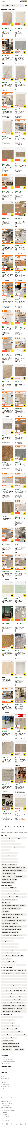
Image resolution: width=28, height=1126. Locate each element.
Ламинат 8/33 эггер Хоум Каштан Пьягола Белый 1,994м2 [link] (7, 139)
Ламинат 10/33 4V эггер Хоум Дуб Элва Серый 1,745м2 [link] (20, 85)
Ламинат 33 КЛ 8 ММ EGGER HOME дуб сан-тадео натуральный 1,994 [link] (7, 356)
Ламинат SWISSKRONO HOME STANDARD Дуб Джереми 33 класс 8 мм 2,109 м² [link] (20, 492)
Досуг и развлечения (6, 1074)
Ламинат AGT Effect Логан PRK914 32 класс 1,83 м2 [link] (20, 625)
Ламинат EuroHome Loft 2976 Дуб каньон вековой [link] (7, 438)
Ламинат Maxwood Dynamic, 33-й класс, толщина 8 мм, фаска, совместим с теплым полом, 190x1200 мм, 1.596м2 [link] (20, 438)
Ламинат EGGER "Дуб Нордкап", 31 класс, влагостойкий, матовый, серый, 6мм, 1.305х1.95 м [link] (20, 329)
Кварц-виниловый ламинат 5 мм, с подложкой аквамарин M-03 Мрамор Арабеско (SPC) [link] (7, 734)
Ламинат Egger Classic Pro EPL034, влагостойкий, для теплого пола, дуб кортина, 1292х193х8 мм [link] (20, 815)
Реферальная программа (6, 1069)
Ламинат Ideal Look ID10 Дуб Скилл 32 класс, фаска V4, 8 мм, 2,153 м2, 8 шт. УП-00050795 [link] (20, 734)
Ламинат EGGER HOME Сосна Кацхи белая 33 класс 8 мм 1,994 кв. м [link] (20, 139)
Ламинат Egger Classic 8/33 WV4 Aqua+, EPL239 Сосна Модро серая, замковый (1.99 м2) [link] (7, 787)
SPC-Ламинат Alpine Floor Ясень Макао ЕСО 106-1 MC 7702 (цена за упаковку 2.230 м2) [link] (7, 680)
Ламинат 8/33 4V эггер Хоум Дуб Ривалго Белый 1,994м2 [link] (20, 30)
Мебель (3, 1076)
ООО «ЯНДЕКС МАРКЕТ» (10, 1118)
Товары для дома (5, 1086)
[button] (26, 5)
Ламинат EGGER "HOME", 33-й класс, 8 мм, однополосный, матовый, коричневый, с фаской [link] (20, 275)
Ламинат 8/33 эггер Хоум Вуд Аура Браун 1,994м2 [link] (20, 193)
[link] (14, 838)
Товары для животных (6, 1101)
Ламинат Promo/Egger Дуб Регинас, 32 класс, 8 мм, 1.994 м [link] (20, 760)
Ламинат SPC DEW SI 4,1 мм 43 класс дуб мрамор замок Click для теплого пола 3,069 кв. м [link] (20, 574)
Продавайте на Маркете (6, 1059)
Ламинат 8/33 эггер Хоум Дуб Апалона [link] (6, 30)
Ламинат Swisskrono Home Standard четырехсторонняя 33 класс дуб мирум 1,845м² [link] (7, 546)
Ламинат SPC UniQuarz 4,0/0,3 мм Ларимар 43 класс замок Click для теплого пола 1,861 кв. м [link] (20, 465)
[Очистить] (22, 5)
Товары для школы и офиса (7, 1097)
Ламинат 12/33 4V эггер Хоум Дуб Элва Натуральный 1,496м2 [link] (20, 166)
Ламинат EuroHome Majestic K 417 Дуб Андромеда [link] (6, 519)
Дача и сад (3, 1094)
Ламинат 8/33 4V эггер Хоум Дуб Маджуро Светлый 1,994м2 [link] (7, 85)
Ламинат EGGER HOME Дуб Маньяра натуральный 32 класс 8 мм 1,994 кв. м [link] (7, 58)
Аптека (2, 1088)
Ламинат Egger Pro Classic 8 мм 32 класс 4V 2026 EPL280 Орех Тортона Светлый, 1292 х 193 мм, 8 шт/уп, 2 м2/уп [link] (7, 625)
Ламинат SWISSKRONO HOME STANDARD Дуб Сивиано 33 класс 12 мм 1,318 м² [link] (7, 411)
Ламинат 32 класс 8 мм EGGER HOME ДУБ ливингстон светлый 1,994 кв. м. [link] (7, 275)
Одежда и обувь (5, 1084)
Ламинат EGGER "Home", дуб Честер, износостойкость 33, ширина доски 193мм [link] (20, 220)
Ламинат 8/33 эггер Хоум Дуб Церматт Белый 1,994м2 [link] (19, 58)
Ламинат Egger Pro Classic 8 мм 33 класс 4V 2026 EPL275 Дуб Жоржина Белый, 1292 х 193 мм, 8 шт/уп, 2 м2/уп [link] (7, 814)
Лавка (11, 1124)
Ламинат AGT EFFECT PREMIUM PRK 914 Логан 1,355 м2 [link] (7, 760)
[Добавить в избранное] (12, 12)
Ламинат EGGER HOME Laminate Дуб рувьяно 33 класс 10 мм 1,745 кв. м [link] (20, 302)
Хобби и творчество (5, 1092)
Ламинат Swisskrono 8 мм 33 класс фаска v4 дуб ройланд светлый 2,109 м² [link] (20, 519)
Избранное (16, 1124)
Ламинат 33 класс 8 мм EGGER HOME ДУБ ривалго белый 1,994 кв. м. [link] (7, 329)
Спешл (7, 1124)
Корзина (21, 1124)
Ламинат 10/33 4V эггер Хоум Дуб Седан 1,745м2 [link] (20, 112)
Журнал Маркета (5, 1116)
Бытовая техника (5, 1078)
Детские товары (5, 1105)
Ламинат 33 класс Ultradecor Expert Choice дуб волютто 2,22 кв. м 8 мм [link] (20, 679)
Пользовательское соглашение (8, 1110)
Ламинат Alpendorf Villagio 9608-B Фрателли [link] (19, 601)
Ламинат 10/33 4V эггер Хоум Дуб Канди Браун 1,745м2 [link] (7, 166)
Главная (2, 1124)
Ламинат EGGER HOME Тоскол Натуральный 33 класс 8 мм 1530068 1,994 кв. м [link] (20, 356)
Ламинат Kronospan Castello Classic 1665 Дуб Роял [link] (6, 653)
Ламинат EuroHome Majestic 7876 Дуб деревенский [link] (6, 465)
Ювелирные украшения (6, 1107)
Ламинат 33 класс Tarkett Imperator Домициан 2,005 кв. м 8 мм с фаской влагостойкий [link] (20, 411)
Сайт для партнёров (5, 1063)
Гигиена (3, 1080)
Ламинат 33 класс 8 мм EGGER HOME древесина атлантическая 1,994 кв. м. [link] (20, 248)
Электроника (4, 1082)
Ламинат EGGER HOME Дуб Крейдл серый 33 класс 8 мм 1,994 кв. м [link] (7, 248)
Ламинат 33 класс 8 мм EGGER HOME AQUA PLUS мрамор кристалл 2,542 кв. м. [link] (7, 302)
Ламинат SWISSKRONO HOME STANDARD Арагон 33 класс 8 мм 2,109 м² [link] (7, 492)
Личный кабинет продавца (7, 1057)
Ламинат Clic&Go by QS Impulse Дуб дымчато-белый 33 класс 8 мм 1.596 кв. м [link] (20, 546)
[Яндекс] (11, 1121)
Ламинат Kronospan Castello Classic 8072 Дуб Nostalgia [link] (19, 384)
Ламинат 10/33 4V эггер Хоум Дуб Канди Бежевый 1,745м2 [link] (7, 220)
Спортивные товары (5, 1099)
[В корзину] (12, 25)
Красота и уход (4, 1090)
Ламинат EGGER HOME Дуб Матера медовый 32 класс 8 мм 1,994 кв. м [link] (7, 193)
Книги (2, 1095)
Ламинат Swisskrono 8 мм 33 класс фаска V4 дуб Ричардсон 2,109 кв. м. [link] (7, 574)
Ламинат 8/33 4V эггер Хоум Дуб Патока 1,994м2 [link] (7, 384)
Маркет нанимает (5, 1114)
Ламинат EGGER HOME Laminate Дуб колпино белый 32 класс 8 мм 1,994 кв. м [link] (7, 112)
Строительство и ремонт (6, 1103)
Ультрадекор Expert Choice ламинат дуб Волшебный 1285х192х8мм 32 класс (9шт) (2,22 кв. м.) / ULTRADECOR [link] (20, 653)
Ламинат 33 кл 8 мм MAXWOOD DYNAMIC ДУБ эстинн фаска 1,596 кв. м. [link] (7, 707)
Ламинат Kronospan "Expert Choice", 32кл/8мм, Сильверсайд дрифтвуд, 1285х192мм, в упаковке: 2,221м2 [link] (20, 707)
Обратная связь (4, 1112)
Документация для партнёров (8, 1061)
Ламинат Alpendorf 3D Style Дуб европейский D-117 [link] (7, 601)
